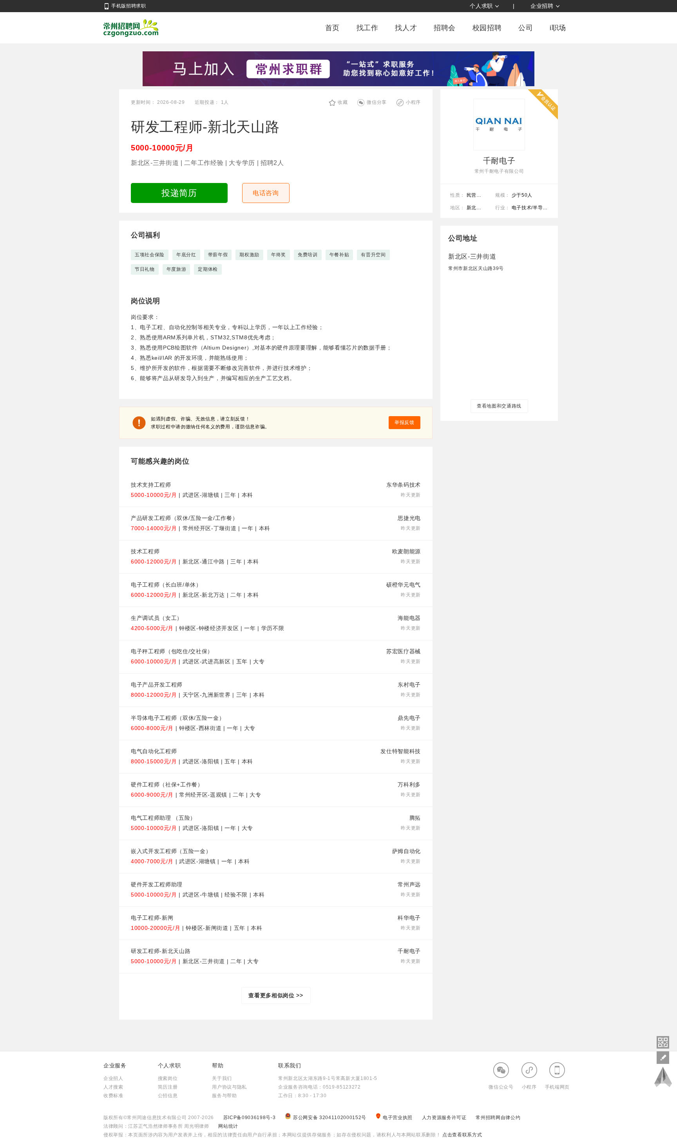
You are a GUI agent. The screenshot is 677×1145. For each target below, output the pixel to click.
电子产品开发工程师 (157, 684)
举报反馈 (405, 422)
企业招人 (113, 1078)
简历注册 (168, 1087)
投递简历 (179, 193)
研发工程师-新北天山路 (160, 951)
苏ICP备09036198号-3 (249, 1117)
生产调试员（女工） (157, 618)
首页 (332, 28)
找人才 (406, 28)
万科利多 (409, 784)
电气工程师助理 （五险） (163, 818)
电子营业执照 (398, 1117)
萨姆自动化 (406, 851)
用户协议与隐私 (229, 1087)
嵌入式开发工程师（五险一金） (171, 851)
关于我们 (222, 1078)
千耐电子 (409, 951)
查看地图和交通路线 (499, 406)
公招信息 (168, 1095)
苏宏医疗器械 (403, 651)
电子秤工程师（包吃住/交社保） (172, 651)
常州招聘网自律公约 (498, 1117)
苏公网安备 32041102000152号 (330, 1117)
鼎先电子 (409, 718)
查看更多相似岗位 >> (275, 995)
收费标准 (113, 1095)
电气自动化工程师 (154, 751)
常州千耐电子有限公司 (499, 171)
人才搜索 (113, 1087)
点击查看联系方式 (461, 1135)
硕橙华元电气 (403, 585)
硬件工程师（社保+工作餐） (167, 784)
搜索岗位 (168, 1078)
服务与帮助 (224, 1095)
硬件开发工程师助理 (157, 884)
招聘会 (445, 28)
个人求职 (481, 6)
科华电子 (409, 918)
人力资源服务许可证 (445, 1117)
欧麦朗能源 (406, 551)
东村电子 (409, 684)
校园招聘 (487, 28)
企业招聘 (542, 6)
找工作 (367, 28)
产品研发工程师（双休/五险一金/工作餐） (184, 518)
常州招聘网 (130, 27)
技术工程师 (145, 551)
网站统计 (228, 1126)
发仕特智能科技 (400, 751)
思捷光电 (409, 518)
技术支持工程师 (151, 485)
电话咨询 (266, 193)
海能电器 (409, 618)
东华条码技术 (403, 485)
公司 (525, 28)
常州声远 (409, 884)
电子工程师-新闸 (152, 918)
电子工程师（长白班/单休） (166, 585)
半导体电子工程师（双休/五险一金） (177, 718)
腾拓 (415, 818)
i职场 (558, 28)
